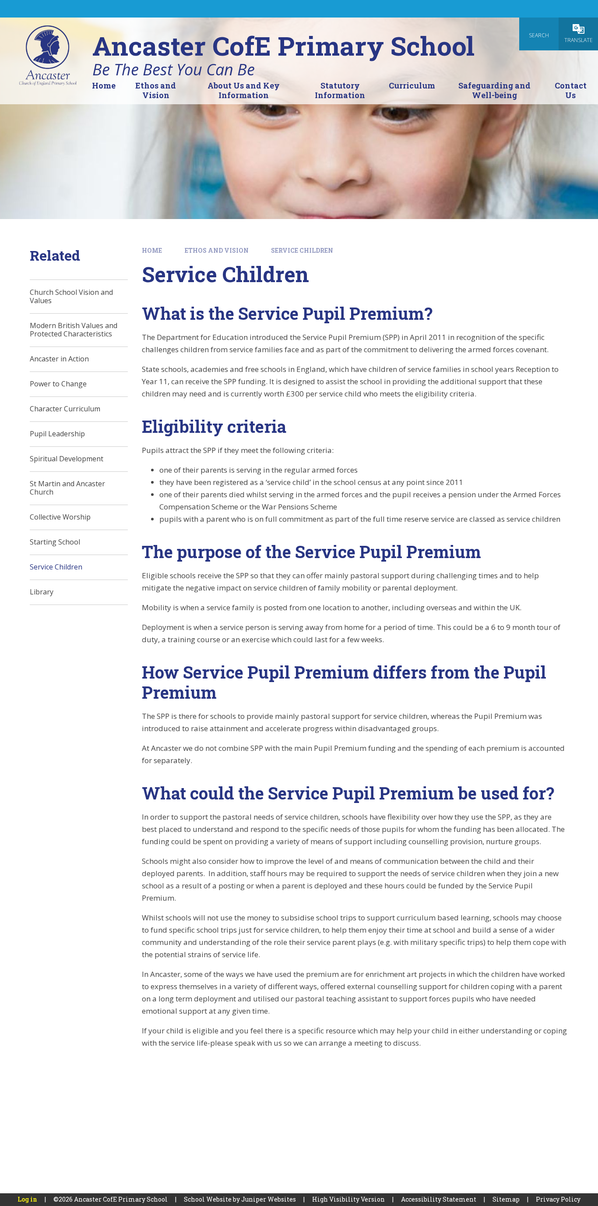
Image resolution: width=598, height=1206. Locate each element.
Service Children (302, 250)
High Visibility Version (348, 1199)
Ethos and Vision (217, 250)
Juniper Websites (268, 1199)
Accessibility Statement (438, 1199)
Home (152, 250)
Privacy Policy (558, 1199)
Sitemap (506, 1199)
